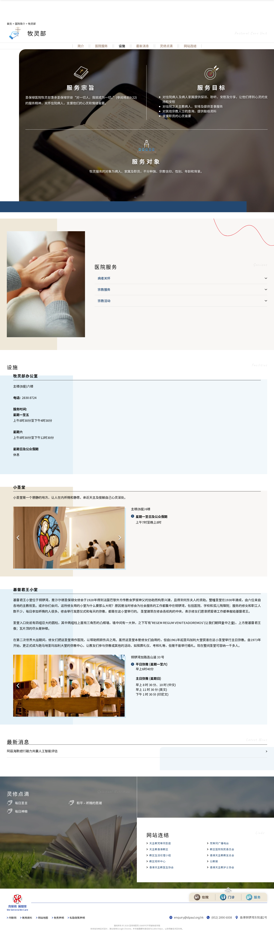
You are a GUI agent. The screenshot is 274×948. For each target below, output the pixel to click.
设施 (122, 46)
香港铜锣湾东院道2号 (253, 917)
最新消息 (142, 46)
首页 (9, 23)
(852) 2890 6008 (221, 917)
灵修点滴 (166, 46)
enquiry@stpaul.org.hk (188, 917)
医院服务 (101, 46)
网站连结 (190, 46)
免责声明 (59, 917)
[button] (18, 537)
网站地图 (43, 917)
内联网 (12, 917)
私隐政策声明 (77, 917)
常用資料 (27, 917)
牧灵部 (32, 23)
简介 (81, 46)
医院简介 (20, 23)
